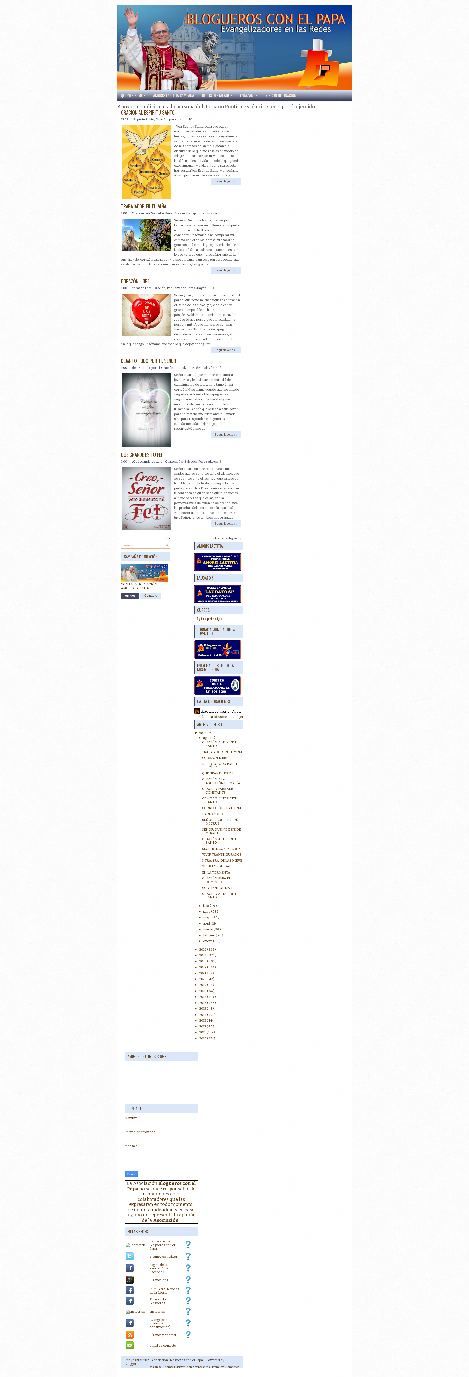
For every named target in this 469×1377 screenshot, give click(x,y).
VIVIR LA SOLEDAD (217, 866)
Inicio (167, 538)
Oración (162, 119)
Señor (220, 368)
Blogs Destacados (217, 95)
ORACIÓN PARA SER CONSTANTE (217, 790)
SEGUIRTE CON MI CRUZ (221, 849)
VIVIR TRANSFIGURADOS (222, 854)
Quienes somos (133, 95)
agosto (208, 738)
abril (207, 923)
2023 (203, 961)
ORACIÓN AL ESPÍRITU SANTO (148, 112)
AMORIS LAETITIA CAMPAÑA (173, 95)
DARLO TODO (212, 814)
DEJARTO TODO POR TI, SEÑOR (148, 360)
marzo (208, 929)
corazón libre (142, 288)
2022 (203, 967)
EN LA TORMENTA (216, 872)
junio (207, 911)
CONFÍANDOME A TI (218, 888)
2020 (203, 979)
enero (208, 941)
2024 (203, 955)
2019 (203, 985)
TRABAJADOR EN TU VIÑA (143, 206)
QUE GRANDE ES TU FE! (141, 454)
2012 (203, 1026)
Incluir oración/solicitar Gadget (220, 717)
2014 (203, 1014)
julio (206, 905)
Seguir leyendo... (226, 181)
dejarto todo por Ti (146, 368)
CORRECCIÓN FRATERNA (221, 808)
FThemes (168, 1367)
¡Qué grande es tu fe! (148, 461)
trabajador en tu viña (201, 213)
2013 (203, 1020)
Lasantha (204, 1367)
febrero (209, 935)
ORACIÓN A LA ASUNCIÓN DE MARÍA (221, 781)
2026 (203, 733)
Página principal (209, 619)
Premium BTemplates (225, 1367)
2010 (203, 1038)
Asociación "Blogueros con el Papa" (177, 1360)
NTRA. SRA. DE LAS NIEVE (222, 860)
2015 (203, 1008)
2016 (203, 1003)
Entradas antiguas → (226, 538)
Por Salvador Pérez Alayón (165, 213)
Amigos (130, 595)
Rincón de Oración (280, 95)
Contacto (150, 595)
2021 (203, 973)
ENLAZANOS (248, 95)
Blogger (130, 1364)
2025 (203, 949)
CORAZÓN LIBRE (135, 281)
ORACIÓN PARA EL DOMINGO (216, 880)
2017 (203, 997)
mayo (207, 917)
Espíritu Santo (143, 119)
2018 (203, 991)
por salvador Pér (181, 119)
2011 (203, 1032)
